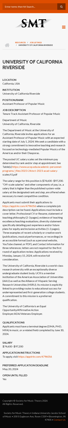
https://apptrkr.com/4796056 (19, 206)
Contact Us (60, 419)
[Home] (34, 23)
